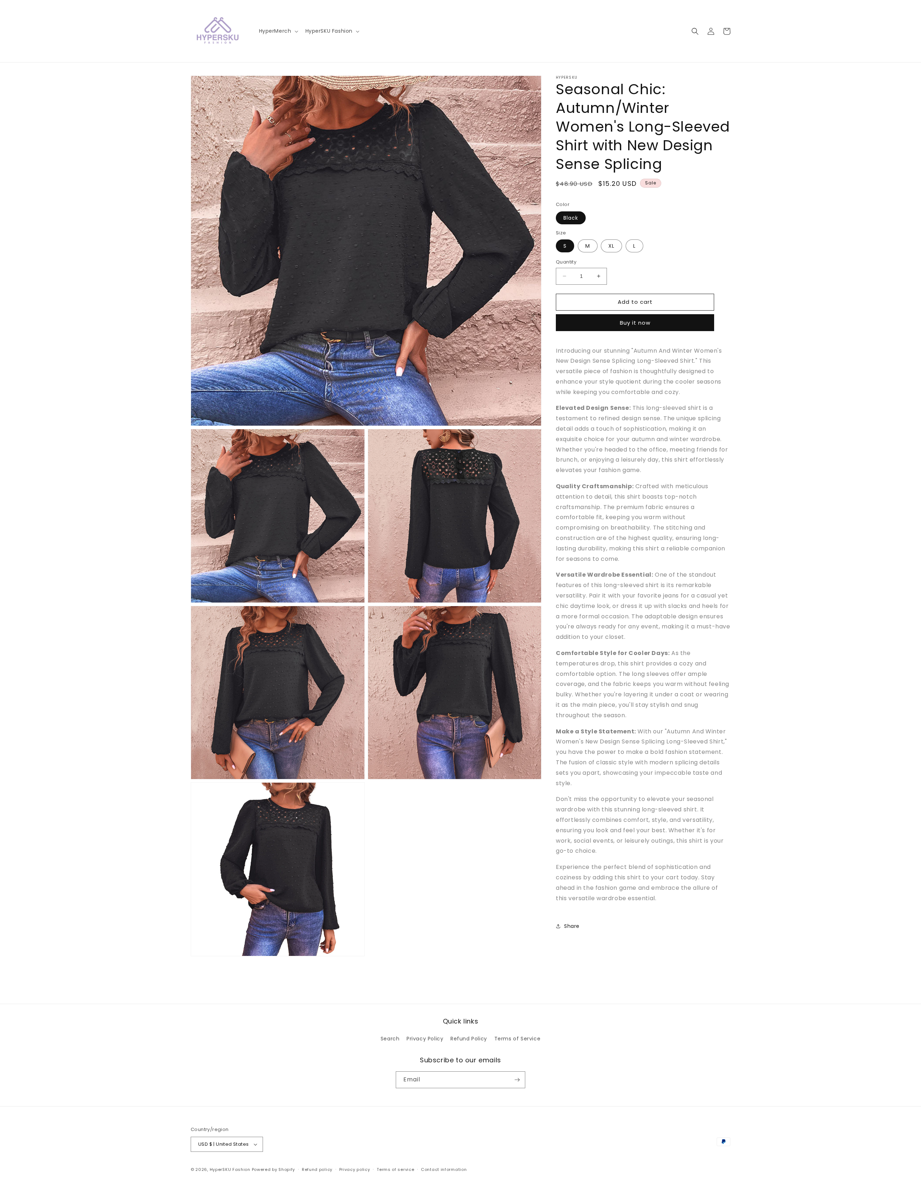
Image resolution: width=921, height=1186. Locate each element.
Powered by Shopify (273, 1169)
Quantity (566, 261)
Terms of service (395, 1169)
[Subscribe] (517, 1079)
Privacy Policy (425, 1038)
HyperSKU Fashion (230, 1169)
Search (390, 1038)
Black (570, 217)
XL (611, 245)
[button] (278, 30)
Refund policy (317, 1169)
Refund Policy (468, 1038)
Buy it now (635, 322)
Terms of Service (517, 1038)
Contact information (444, 1169)
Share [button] (572, 926)
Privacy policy (354, 1169)
